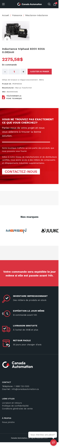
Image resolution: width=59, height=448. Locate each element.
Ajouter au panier (39, 71)
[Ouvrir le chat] (53, 442)
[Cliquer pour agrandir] (7, 39)
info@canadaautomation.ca (25, 389)
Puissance (17, 15)
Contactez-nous (21, 171)
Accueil (5, 15)
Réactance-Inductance (36, 15)
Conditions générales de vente (17, 408)
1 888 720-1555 (22, 386)
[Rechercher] (49, 4)
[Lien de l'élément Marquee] (15, 231)
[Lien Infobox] (29, 365)
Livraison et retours (12, 403)
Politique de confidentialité (15, 406)
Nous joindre (8, 422)
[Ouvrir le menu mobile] (3, 4)
